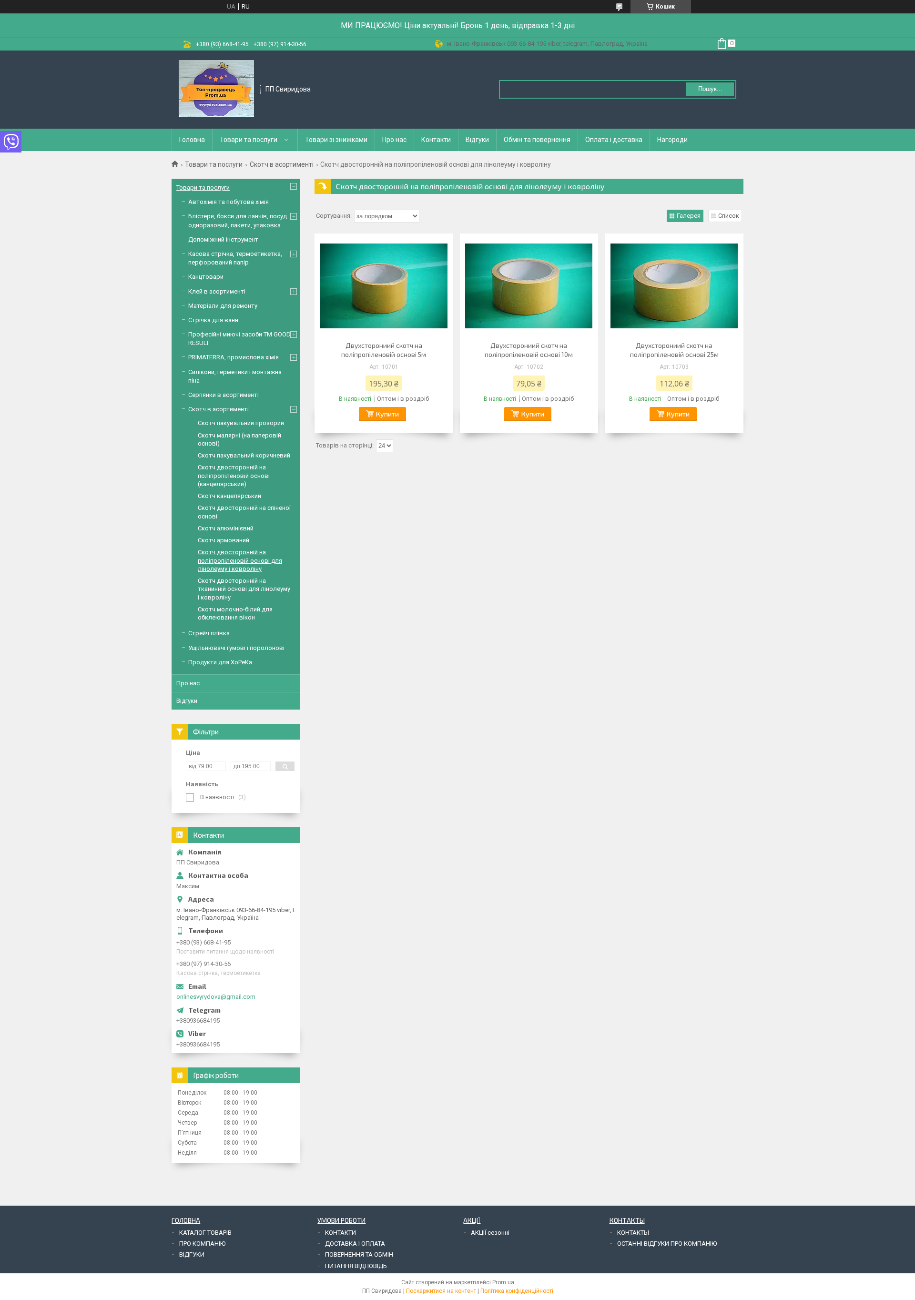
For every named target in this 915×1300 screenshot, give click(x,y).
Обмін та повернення (537, 139)
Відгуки (477, 139)
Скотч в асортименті (282, 164)
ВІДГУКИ (191, 1254)
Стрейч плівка (209, 633)
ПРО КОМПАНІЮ (202, 1243)
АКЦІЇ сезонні (490, 1232)
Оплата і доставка (613, 139)
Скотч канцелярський (229, 495)
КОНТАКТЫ (633, 1232)
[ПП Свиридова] (216, 88)
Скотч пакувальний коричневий (244, 455)
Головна (192, 139)
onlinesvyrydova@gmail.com (215, 996)
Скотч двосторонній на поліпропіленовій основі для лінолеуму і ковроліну (240, 560)
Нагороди (672, 139)
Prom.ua (503, 1282)
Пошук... (710, 88)
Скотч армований (223, 540)
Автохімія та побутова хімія (228, 201)
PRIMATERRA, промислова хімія (233, 357)
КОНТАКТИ (340, 1232)
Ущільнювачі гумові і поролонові (236, 647)
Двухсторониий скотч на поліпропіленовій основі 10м (529, 349)
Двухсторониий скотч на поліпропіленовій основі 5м (383, 349)
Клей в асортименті (216, 291)
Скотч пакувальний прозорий (241, 423)
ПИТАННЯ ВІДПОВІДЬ (356, 1266)
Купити (387, 414)
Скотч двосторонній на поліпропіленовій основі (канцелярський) (234, 476)
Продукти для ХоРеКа (220, 662)
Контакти (436, 139)
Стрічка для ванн (213, 320)
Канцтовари (206, 276)
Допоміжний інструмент (223, 239)
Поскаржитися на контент (441, 1291)
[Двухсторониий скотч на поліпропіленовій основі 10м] (529, 286)
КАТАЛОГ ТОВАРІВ (205, 1232)
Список (728, 215)
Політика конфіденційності (516, 1291)
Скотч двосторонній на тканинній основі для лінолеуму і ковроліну (244, 589)
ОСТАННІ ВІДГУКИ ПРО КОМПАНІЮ (667, 1243)
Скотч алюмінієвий (226, 528)
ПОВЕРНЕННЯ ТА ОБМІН (359, 1254)
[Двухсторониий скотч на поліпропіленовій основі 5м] (383, 286)
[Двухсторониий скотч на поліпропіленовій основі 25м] (674, 286)
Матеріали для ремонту (222, 305)
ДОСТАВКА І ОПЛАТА (355, 1243)
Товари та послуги (248, 139)
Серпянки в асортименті (223, 394)
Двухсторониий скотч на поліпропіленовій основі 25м (674, 349)
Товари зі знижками (336, 139)
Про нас (394, 139)
